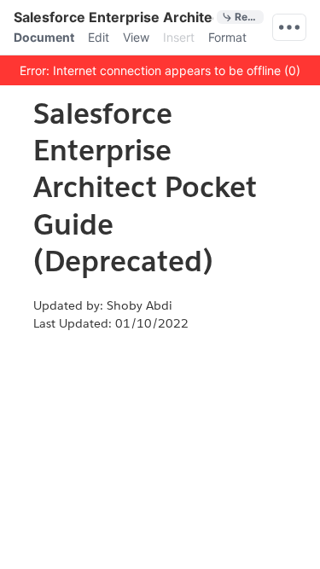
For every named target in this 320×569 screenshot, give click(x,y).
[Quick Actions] (289, 27)
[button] (160, 70)
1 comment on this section (19, 322)
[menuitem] (44, 37)
